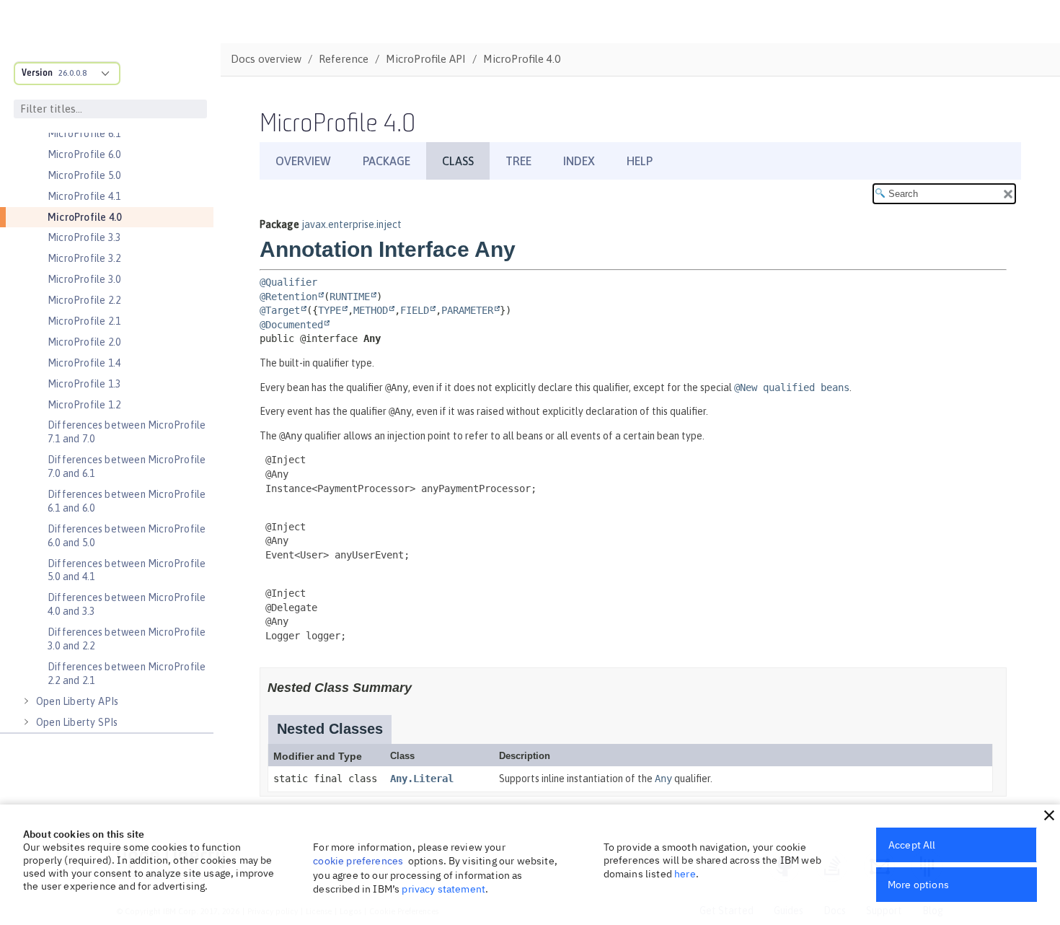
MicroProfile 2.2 (84, 300)
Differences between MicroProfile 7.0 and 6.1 (127, 466)
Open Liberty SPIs (77, 722)
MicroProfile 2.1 (84, 321)
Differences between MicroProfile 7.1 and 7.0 (127, 431)
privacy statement (443, 888)
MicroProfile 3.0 (84, 279)
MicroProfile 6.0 (84, 154)
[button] (1049, 815)
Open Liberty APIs (77, 701)
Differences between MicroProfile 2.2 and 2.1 (127, 673)
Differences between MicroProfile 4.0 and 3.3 (127, 604)
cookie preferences (358, 860)
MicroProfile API (426, 59)
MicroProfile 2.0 (84, 342)
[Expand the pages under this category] (25, 701)
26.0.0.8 (72, 73)
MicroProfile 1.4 (84, 363)
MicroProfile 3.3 (84, 237)
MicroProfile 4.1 (84, 196)
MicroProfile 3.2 (84, 258)
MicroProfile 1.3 (84, 384)
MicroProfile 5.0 (84, 175)
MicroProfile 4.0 (84, 217)
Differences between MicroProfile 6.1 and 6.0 (127, 501)
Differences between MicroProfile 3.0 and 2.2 (127, 639)
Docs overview (266, 59)
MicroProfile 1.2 (84, 405)
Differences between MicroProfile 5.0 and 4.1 (127, 570)
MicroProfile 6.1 (84, 133)
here (685, 873)
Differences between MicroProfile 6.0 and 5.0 (127, 535)
